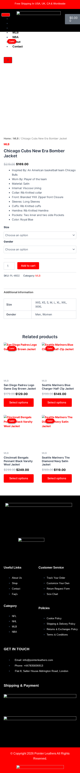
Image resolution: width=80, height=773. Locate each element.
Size (6, 227)
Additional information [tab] (18, 292)
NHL (15, 28)
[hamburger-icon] (5, 14)
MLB (15, 32)
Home (7, 138)
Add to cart (28, 265)
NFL (15, 23)
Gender (8, 241)
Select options (18, 402)
